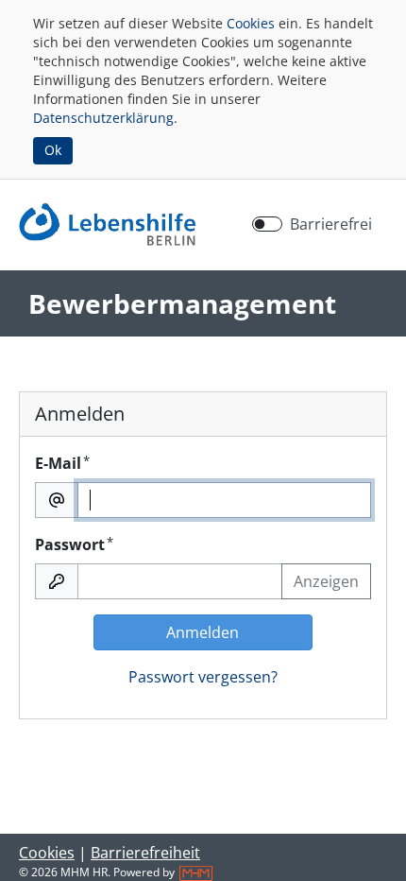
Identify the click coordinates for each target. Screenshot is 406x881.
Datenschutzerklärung (103, 118)
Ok (52, 150)
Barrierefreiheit (145, 852)
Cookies (251, 23)
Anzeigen (326, 581)
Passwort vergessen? (203, 676)
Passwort (74, 544)
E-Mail (62, 463)
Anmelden (202, 632)
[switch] (267, 224)
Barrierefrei (331, 224)
